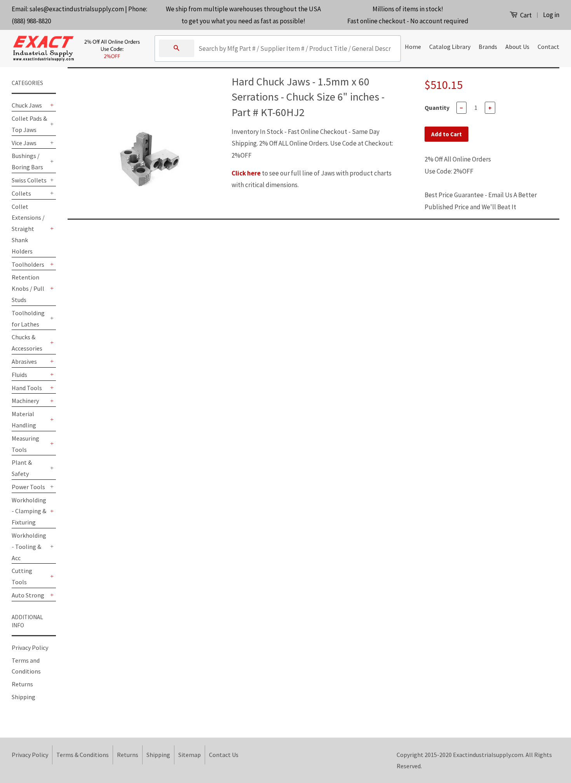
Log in (551, 14)
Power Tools (28, 487)
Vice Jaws (24, 143)
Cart (525, 15)
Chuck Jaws (27, 105)
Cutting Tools (22, 576)
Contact (548, 46)
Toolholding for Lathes (28, 318)
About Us (517, 46)
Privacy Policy (30, 647)
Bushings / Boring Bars (27, 161)
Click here (246, 173)
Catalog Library (449, 46)
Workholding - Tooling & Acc (29, 546)
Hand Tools (27, 388)
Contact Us (223, 755)
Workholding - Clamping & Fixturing (29, 511)
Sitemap (189, 755)
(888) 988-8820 (31, 21)
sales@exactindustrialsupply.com (77, 9)
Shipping (23, 697)
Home (413, 46)
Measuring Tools (25, 443)
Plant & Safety (22, 467)
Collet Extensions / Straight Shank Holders (28, 229)
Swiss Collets (29, 180)
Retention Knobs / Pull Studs (28, 288)
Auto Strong (28, 595)
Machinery (25, 401)
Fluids (19, 374)
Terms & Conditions (82, 755)
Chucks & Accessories (27, 342)
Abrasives (24, 361)
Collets (21, 193)
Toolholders (28, 264)
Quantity (437, 107)
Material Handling (24, 419)
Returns (22, 684)
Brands (488, 46)
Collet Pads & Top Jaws (29, 124)
